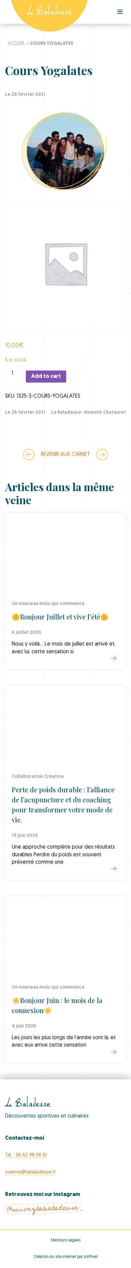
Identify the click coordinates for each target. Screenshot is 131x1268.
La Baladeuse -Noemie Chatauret (88, 412)
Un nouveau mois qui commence (48, 603)
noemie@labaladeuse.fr (30, 1172)
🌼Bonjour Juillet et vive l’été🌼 (60, 616)
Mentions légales (66, 1241)
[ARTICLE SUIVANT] (102, 454)
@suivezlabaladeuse (42, 1208)
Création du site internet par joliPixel (65, 1257)
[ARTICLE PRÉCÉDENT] (29, 454)
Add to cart (46, 376)
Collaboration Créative (38, 776)
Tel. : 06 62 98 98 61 (26, 1155)
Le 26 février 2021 (25, 412)
